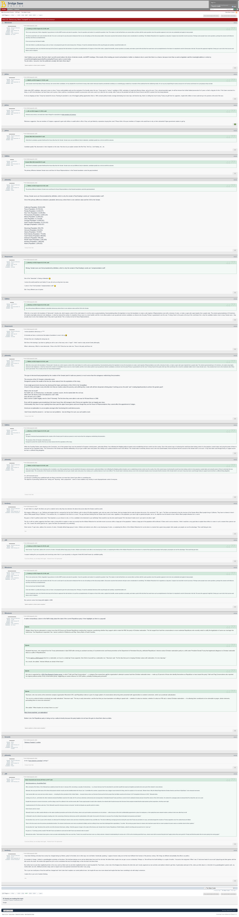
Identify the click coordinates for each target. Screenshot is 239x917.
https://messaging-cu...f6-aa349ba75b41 (36, 783)
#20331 (235, 425)
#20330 (235, 355)
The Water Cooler (25, 12)
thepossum (9, 256)
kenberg (7, 503)
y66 (6, 540)
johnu (7, 74)
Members (10, 9)
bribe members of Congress (69, 114)
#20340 (235, 850)
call (106, 674)
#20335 (235, 567)
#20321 (235, 22)
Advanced (237, 9)
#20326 (235, 179)
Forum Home (12, 914)
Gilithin (7, 156)
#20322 (235, 74)
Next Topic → (234, 890)
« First (12, 15)
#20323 (235, 105)
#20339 (235, 774)
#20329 (235, 326)
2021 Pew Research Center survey (52, 674)
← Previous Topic (217, 890)
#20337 (235, 737)
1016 (22, 15)
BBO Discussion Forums (7, 12)
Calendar (16, 9)
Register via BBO (216, 6)
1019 (34, 15)
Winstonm (8, 22)
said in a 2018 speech (36, 658)
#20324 (235, 130)
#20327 (235, 256)
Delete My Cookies (19, 914)
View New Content (230, 12)
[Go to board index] (13, 4)
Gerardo (7, 737)
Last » (40, 15)
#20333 (235, 503)
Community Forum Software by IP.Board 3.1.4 (226, 914)
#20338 (235, 755)
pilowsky (8, 180)
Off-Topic (17, 12)
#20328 (235, 299)
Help (234, 6)
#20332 (235, 459)
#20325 (235, 156)
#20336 (235, 613)
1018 (30, 15)
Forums (4, 9)
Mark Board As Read (29, 914)
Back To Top (5, 914)
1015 (19, 15)
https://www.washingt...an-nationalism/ (36, 712)
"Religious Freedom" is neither (32, 742)
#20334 (235, 540)
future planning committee (35, 760)
